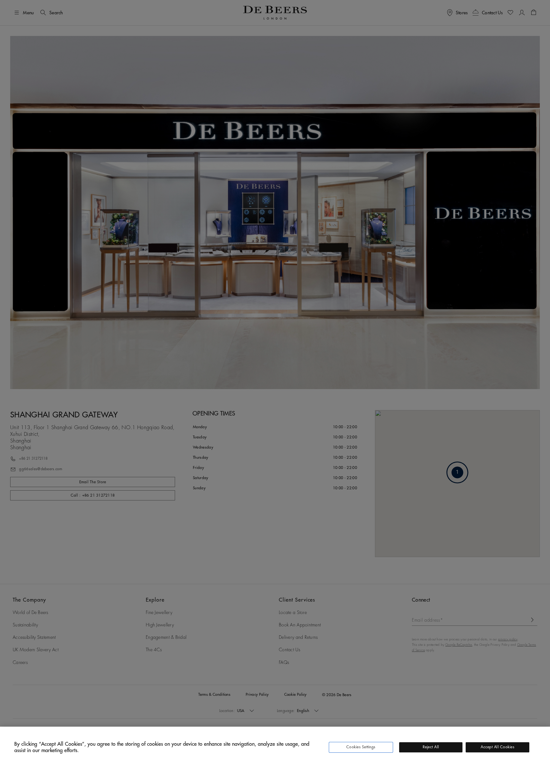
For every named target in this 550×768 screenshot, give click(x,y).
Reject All (431, 747)
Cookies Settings (360, 747)
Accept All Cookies (497, 747)
